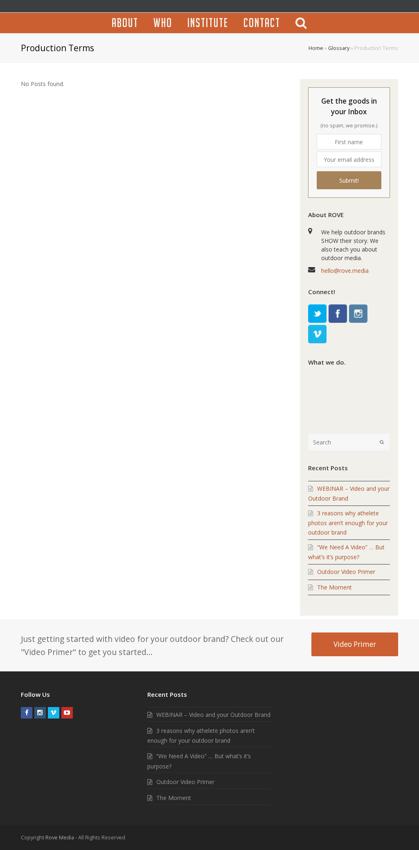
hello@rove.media (345, 270)
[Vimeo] (317, 334)
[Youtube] (67, 713)
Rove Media (59, 837)
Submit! (349, 180)
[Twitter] (317, 313)
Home (316, 48)
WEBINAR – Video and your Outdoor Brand (213, 715)
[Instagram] (358, 313)
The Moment (334, 587)
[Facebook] (338, 313)
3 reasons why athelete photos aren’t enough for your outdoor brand (348, 522)
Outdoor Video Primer (346, 572)
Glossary (338, 48)
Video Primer (354, 644)
